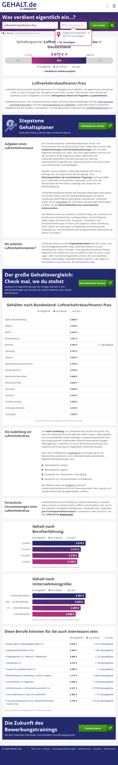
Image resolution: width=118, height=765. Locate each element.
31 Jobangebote (105, 694)
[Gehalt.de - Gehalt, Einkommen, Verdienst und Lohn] (19, 6)
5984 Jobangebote (104, 675)
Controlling (61, 201)
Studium (70, 485)
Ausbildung (74, 452)
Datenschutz (84, 748)
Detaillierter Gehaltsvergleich (60, 71)
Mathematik (66, 514)
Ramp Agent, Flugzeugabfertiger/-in (25, 643)
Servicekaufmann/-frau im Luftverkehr (26, 694)
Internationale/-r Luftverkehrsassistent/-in (28, 688)
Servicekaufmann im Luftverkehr (59, 104)
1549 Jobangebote (104, 681)
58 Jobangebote (105, 662)
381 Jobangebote (104, 650)
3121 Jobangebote (104, 643)
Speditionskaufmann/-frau (20, 650)
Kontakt (97, 748)
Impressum (109, 748)
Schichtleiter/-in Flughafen (20, 681)
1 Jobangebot (106, 344)
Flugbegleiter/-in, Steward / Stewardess (27, 656)
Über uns (36, 748)
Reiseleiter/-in (14, 662)
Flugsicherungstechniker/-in (21, 669)
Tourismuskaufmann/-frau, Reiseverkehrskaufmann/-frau (31, 702)
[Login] (108, 6)
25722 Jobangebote (103, 700)
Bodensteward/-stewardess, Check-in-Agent (29, 675)
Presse (46, 748)
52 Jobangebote (105, 656)
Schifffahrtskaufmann (97, 107)
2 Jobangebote (106, 669)
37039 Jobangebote (103, 688)
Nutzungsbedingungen (64, 748)
